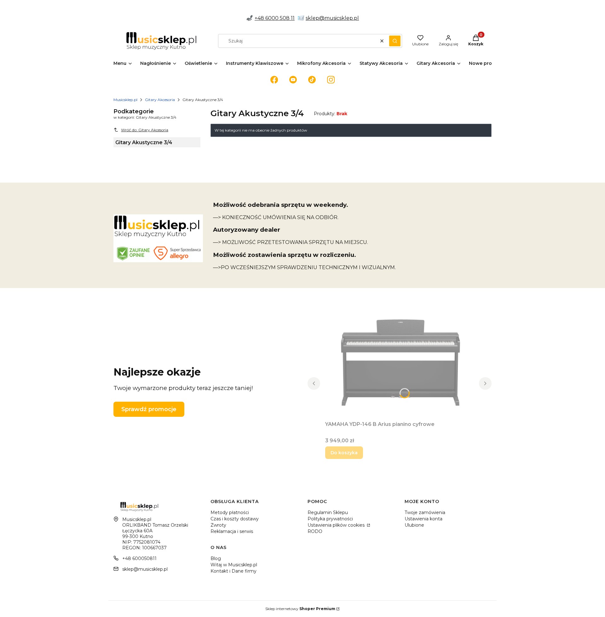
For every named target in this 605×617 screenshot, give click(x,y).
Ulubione (414, 525)
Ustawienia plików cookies (337, 525)
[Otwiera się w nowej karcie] (274, 80)
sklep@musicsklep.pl (332, 18)
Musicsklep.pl (125, 99)
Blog (215, 558)
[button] (394, 41)
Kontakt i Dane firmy (233, 571)
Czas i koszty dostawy (234, 519)
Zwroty (218, 525)
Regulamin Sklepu (328, 512)
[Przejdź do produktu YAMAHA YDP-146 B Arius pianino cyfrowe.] (399, 363)
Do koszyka (344, 453)
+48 (260, 18)
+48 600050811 (139, 558)
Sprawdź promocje (148, 409)
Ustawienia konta (423, 519)
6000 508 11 (280, 18)
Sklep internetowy (300, 608)
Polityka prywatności (330, 519)
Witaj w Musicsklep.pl (233, 565)
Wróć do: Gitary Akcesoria (144, 129)
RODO (315, 531)
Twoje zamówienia (425, 512)
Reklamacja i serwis (231, 531)
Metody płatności (229, 512)
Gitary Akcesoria (160, 99)
